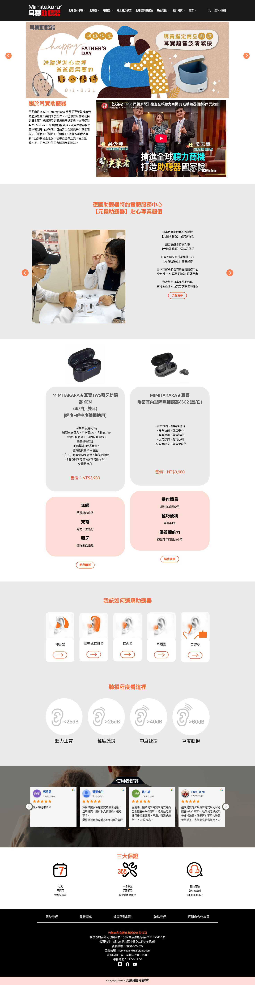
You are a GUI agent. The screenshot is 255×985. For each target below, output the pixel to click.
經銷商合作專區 (199, 917)
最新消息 (85, 917)
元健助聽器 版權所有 (137, 980)
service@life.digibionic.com (134, 950)
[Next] (246, 55)
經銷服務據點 (122, 917)
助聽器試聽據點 (144, 10)
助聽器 (93, 10)
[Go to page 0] (126, 829)
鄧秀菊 (195, 791)
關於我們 (52, 917)
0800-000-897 (134, 946)
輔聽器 (107, 10)
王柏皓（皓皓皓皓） (104, 791)
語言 (191, 10)
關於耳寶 (177, 10)
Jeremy (47, 791)
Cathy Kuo (148, 791)
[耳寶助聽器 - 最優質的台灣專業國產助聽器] (46, 10)
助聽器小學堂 (76, 10)
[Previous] (8, 55)
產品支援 (162, 10)
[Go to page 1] (129, 829)
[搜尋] (209, 10)
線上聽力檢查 (124, 10)
